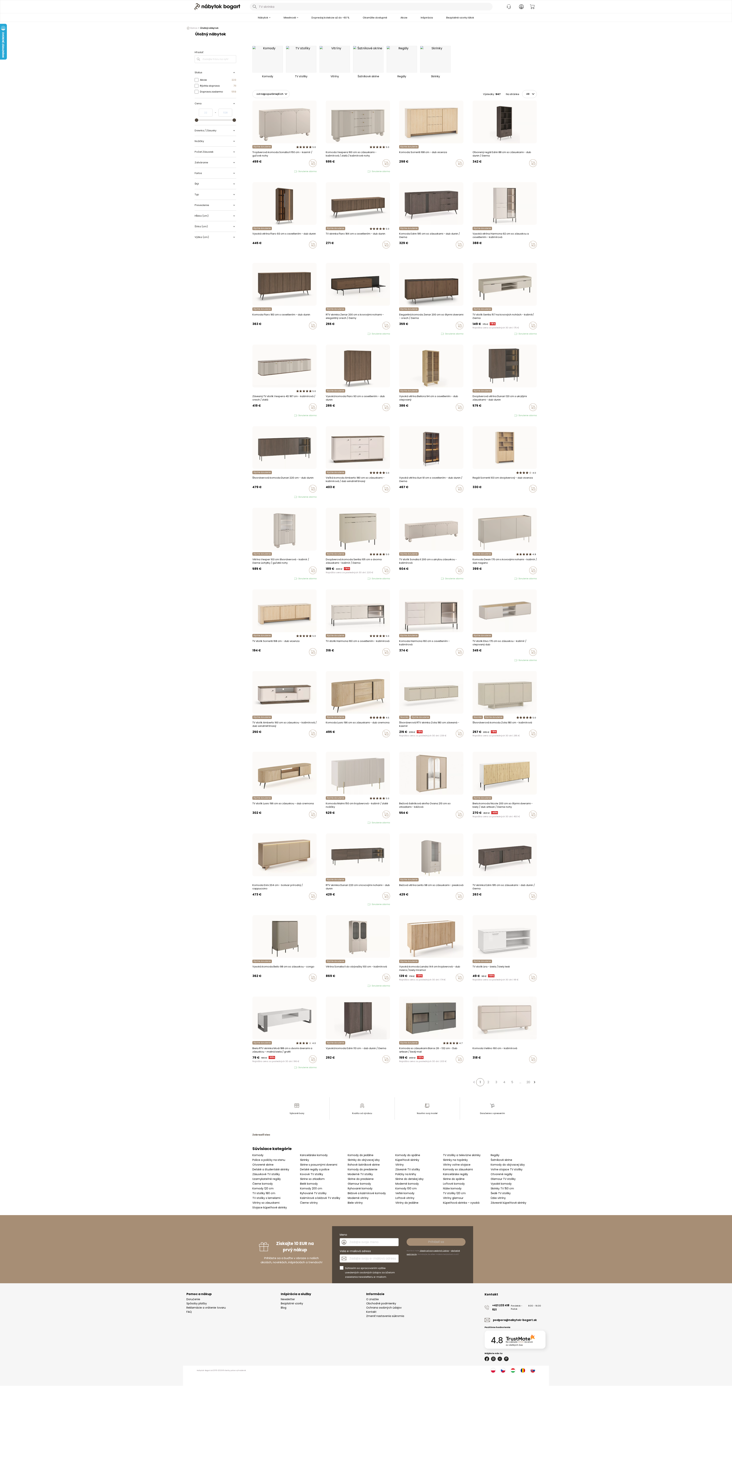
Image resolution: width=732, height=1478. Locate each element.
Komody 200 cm (311, 1188)
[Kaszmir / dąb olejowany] (477, 660)
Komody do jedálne (360, 1155)
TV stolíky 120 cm (454, 1193)
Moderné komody (407, 1184)
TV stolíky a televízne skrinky (462, 1155)
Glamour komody (359, 1184)
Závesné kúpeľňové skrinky (508, 1203)
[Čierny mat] (400, 1067)
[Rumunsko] (522, 1370)
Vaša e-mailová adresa (355, 1251)
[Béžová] (407, 822)
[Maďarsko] (512, 1370)
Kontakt (371, 1312)
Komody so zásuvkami (458, 1169)
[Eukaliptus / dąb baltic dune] (474, 660)
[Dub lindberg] (477, 252)
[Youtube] (500, 1359)
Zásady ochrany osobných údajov (434, 1251)
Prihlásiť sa (436, 1242)
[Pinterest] (506, 1359)
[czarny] (334, 171)
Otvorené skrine (263, 1165)
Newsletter (288, 1299)
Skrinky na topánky (455, 1160)
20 (528, 1082)
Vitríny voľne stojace (456, 1165)
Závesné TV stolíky (407, 1169)
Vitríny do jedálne (406, 1203)
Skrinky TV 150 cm (502, 1188)
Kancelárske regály (455, 1174)
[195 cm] (400, 252)
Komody (257, 1155)
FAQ (189, 1312)
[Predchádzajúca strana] (474, 1082)
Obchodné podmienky (381, 1303)
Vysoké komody (501, 1184)
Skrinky (304, 1160)
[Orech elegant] (400, 741)
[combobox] (371, 6)
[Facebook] (487, 1359)
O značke (372, 1299)
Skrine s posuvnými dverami (318, 1165)
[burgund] (334, 986)
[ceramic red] (477, 579)
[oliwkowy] (484, 579)
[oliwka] (257, 171)
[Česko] (503, 1370)
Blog (283, 1308)
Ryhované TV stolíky (313, 1193)
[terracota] (400, 822)
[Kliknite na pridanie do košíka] (313, 163)
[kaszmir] (253, 171)
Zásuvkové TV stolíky (266, 1174)
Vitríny (399, 1165)
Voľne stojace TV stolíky (507, 1169)
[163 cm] (404, 252)
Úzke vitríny (498, 1198)
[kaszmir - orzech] (330, 171)
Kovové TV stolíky (311, 1174)
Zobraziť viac (261, 1134)
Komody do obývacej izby (508, 1165)
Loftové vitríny (404, 1198)
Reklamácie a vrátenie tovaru (206, 1308)
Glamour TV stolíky (503, 1179)
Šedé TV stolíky (501, 1193)
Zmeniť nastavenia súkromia (385, 1316)
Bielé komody (309, 1184)
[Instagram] (493, 1359)
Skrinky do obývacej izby (364, 1160)
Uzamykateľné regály (266, 1179)
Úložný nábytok (209, 28)
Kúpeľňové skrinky (407, 1160)
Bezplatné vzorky (292, 1303)
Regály (495, 1155)
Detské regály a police (314, 1169)
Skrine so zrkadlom (312, 1179)
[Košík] (532, 6)
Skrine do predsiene (361, 1179)
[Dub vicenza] (404, 171)
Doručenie (193, 1299)
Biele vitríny (355, 1203)
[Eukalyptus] (404, 822)
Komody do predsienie (362, 1169)
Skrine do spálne (454, 1179)
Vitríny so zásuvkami (265, 1203)
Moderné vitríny (358, 1198)
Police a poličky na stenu (268, 1160)
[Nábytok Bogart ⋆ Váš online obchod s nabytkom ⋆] (217, 6)
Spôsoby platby (196, 1303)
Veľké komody (404, 1193)
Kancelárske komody (314, 1155)
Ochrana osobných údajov (384, 1308)
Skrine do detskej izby (409, 1179)
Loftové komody (454, 1184)
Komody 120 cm (263, 1188)
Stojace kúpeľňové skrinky (269, 1207)
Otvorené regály (501, 1174)
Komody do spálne (407, 1155)
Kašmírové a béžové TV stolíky (320, 1198)
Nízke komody (452, 1188)
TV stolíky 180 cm (263, 1193)
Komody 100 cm (406, 1188)
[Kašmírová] (400, 171)
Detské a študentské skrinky (270, 1169)
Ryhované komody (360, 1188)
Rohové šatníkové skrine (364, 1165)
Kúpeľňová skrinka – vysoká (461, 1203)
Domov (193, 28)
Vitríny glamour (453, 1198)
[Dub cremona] (404, 904)
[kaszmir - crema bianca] (330, 823)
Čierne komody (262, 1184)
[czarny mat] (481, 579)
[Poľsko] (493, 1370)
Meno (343, 1235)
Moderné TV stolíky (360, 1174)
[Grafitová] (407, 1067)
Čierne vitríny (309, 1203)
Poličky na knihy (405, 1174)
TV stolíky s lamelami (266, 1198)
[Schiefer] (404, 1067)
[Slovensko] (532, 1370)
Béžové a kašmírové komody (367, 1193)
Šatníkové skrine (501, 1160)
